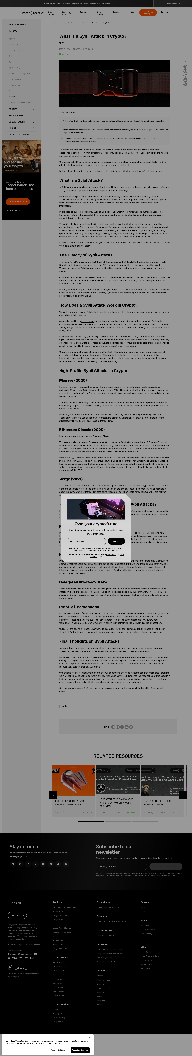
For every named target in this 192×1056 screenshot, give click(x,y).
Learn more (116, 550)
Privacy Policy (111, 554)
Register (115, 541)
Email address (77, 541)
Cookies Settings (57, 1050)
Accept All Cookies (80, 1050)
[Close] (89, 1037)
